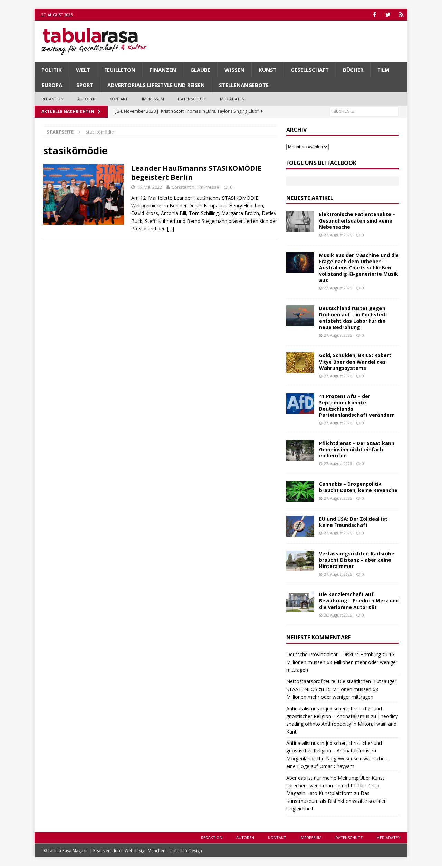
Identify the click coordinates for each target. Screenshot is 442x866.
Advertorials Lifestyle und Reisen (156, 84)
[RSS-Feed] (401, 15)
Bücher (353, 69)
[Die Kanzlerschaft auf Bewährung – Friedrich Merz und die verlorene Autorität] (300, 601)
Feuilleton (119, 69)
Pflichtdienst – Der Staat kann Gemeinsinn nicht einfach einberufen (356, 449)
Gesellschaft (310, 69)
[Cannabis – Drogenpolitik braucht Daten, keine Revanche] (300, 491)
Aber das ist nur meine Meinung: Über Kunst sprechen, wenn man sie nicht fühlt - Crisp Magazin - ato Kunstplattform (335, 786)
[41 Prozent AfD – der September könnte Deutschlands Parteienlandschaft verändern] (300, 403)
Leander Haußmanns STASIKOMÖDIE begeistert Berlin (196, 173)
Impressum (153, 98)
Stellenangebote (244, 84)
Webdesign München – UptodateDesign (163, 851)
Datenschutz (192, 98)
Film (383, 69)
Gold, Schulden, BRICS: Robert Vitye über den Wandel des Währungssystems (355, 361)
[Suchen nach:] (364, 111)
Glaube (200, 69)
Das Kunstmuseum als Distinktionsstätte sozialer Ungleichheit (336, 801)
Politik (51, 69)
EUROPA (52, 84)
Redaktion (52, 98)
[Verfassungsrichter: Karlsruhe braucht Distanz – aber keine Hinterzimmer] (300, 561)
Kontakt (118, 98)
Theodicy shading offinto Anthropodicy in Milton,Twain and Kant (342, 724)
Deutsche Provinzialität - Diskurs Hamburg (333, 654)
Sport (84, 84)
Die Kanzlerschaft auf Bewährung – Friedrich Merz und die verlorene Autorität (359, 600)
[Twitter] (388, 15)
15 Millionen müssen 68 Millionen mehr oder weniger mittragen (341, 662)
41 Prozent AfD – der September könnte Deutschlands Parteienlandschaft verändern (357, 406)
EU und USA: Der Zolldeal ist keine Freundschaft (353, 521)
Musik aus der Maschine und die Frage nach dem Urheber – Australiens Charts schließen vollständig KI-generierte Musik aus (359, 268)
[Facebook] (374, 15)
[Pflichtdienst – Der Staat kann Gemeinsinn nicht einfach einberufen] (300, 450)
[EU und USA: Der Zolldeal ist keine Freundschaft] (300, 526)
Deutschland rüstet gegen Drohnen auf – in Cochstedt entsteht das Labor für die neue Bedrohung (353, 318)
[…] (170, 228)
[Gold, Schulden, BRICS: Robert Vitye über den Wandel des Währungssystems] (300, 362)
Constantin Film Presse (195, 187)
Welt (83, 69)
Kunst (268, 69)
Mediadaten (232, 98)
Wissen (234, 69)
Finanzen (163, 69)
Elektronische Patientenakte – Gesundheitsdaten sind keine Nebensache (357, 220)
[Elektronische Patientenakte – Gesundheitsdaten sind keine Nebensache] (300, 221)
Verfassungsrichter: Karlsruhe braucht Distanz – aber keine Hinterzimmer (356, 559)
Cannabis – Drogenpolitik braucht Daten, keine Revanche (358, 487)
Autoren (86, 98)
